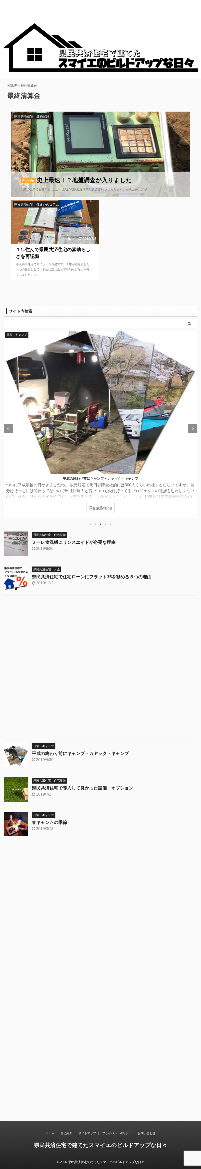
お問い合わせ (146, 1133)
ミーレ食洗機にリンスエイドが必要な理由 (74, 542)
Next (192, 428)
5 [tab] (110, 524)
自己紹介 (66, 1133)
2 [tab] (95, 524)
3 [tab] (100, 524)
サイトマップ (87, 1133)
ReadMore (100, 508)
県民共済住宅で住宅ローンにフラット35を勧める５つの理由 (91, 576)
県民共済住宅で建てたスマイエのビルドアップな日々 (100, 1145)
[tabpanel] (100, 424)
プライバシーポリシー (117, 1133)
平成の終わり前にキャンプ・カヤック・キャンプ (100, 478)
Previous (8, 428)
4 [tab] (105, 524)
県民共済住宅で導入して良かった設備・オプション (82, 788)
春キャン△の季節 (49, 822)
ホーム (50, 1133)
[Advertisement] (100, 668)
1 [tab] (90, 524)
